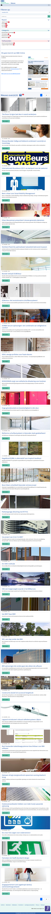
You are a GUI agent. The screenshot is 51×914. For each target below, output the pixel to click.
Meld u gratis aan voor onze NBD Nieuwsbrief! (10, 73)
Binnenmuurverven (6, 35)
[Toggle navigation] (49, 5)
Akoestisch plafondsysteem (8, 43)
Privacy (37, 905)
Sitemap (42, 905)
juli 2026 (4, 23)
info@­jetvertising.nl (15, 68)
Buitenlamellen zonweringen (8, 32)
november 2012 (5, 12)
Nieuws (13, 3)
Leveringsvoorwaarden (29, 905)
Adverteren (8, 905)
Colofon (2, 905)
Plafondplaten (5, 34)
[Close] (49, 12)
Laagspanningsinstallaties (8, 44)
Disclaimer (20, 905)
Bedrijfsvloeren (5, 37)
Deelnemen (14, 905)
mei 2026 (4, 26)
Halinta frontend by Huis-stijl (30, 913)
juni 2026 (4, 25)
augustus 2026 (5, 22)
